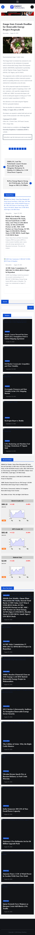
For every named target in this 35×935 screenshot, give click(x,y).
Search (5, 301)
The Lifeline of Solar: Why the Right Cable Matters (15, 494)
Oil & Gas (6, 771)
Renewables (6, 33)
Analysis (7, 331)
